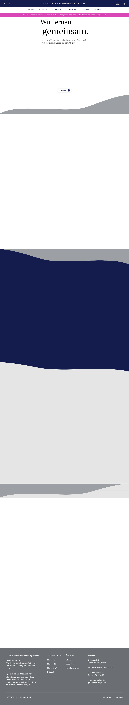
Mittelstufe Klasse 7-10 (85, 628)
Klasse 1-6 (51, 660)
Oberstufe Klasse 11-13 (85, 634)
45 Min (35, 565)
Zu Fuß (34, 559)
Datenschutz (106, 697)
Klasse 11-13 (52, 668)
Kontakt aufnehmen (73, 668)
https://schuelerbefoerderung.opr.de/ (92, 15)
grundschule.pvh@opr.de (97, 683)
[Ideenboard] (10, 4)
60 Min (46, 565)
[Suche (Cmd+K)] (5, 4)
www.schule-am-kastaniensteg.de (18, 685)
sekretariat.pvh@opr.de (96, 680)
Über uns (69, 660)
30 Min (24, 565)
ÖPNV (46, 559)
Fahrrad (24, 559)
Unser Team (70, 664)
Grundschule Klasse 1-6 (85, 621)
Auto (13, 559)
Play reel (64, 90)
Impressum (119, 697)
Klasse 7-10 (51, 664)
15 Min (13, 565)
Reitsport (50, 672)
